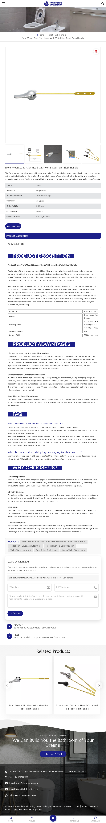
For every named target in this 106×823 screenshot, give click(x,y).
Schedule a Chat (53, 754)
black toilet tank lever (73, 550)
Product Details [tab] (15, 243)
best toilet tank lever (46, 550)
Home (41, 35)
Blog (84, 806)
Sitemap (68, 806)
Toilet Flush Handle (57, 35)
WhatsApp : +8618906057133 (22, 795)
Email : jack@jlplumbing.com (23, 783)
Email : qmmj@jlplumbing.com (24, 789)
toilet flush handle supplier (60, 546)
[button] (99, 685)
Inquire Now (14, 226)
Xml (77, 806)
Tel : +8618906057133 (18, 777)
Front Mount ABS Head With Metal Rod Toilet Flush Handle (29, 707)
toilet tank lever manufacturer (25, 546)
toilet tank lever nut (20, 550)
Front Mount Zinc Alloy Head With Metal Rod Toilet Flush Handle (53, 542)
